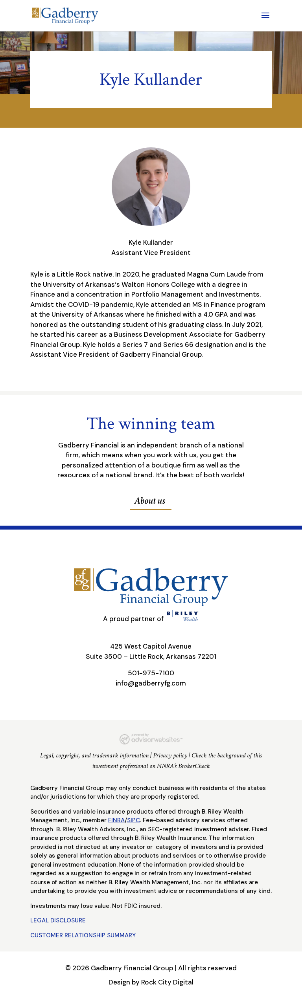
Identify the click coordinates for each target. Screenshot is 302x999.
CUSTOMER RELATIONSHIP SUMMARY (83, 935)
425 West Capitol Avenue (151, 646)
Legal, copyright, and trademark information (94, 755)
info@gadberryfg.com (151, 683)
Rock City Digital (167, 982)
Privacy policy (170, 755)
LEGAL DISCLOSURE (58, 920)
